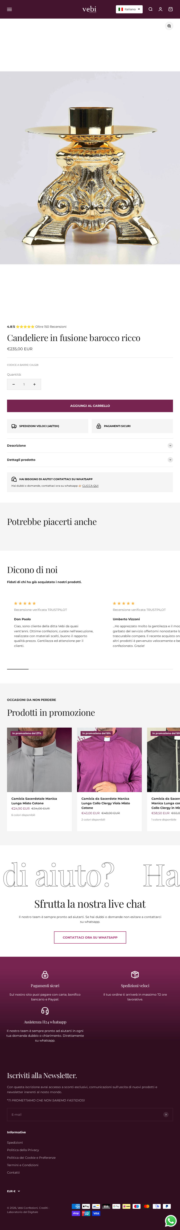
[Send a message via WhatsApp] (171, 1221)
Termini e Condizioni (22, 1165)
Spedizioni (15, 1143)
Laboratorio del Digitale (22, 1212)
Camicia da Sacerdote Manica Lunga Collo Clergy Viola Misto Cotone (105, 803)
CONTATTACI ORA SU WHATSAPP (90, 937)
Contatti (13, 1172)
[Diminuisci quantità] (13, 384)
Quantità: (14, 374)
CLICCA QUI (90, 485)
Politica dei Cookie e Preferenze (31, 1158)
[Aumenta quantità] (34, 384)
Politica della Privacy (23, 1150)
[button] (129, 9)
